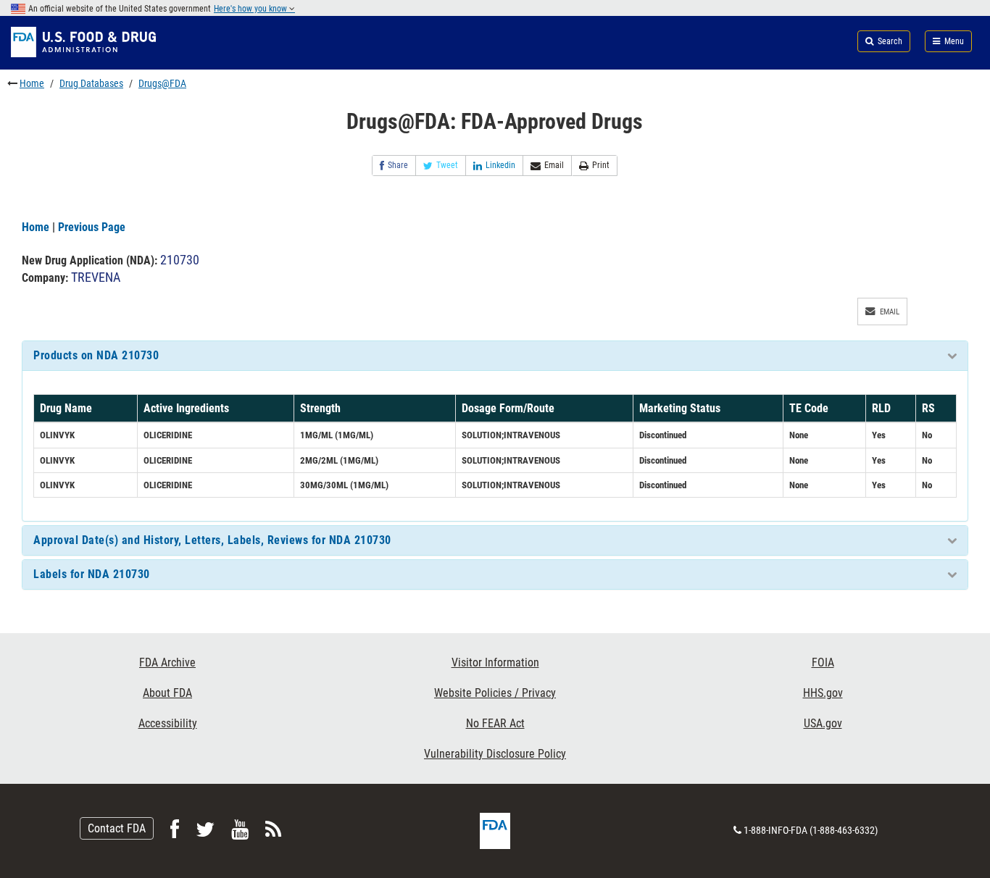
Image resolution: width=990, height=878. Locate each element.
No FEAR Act (495, 723)
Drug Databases (91, 83)
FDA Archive (167, 662)
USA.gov (823, 723)
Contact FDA (117, 828)
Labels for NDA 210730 (91, 574)
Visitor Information (495, 662)
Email (554, 165)
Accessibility (167, 723)
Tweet (447, 165)
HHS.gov (823, 693)
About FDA (167, 693)
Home (32, 83)
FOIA (823, 662)
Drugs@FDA (162, 83)
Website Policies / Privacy (495, 693)
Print (601, 165)
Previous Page (91, 227)
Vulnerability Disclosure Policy (495, 754)
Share (398, 165)
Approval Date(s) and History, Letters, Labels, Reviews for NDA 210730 (212, 540)
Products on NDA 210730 (96, 355)
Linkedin (500, 165)
